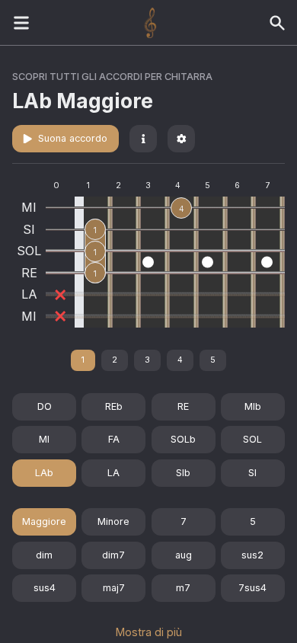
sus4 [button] (45, 587)
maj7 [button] (114, 587)
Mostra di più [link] (149, 631)
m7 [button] (183, 587)
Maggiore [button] (44, 521)
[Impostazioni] (181, 138)
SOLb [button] (183, 439)
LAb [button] (44, 472)
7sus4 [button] (252, 587)
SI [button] (252, 472)
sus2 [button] (252, 555)
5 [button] (253, 521)
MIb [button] (252, 406)
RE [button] (183, 406)
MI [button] (44, 439)
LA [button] (113, 472)
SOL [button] (252, 439)
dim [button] (44, 555)
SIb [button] (183, 472)
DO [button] (44, 406)
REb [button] (114, 406)
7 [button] (183, 521)
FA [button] (114, 439)
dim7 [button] (113, 555)
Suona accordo (72, 138)
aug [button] (183, 555)
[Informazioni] (143, 138)
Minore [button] (113, 521)
